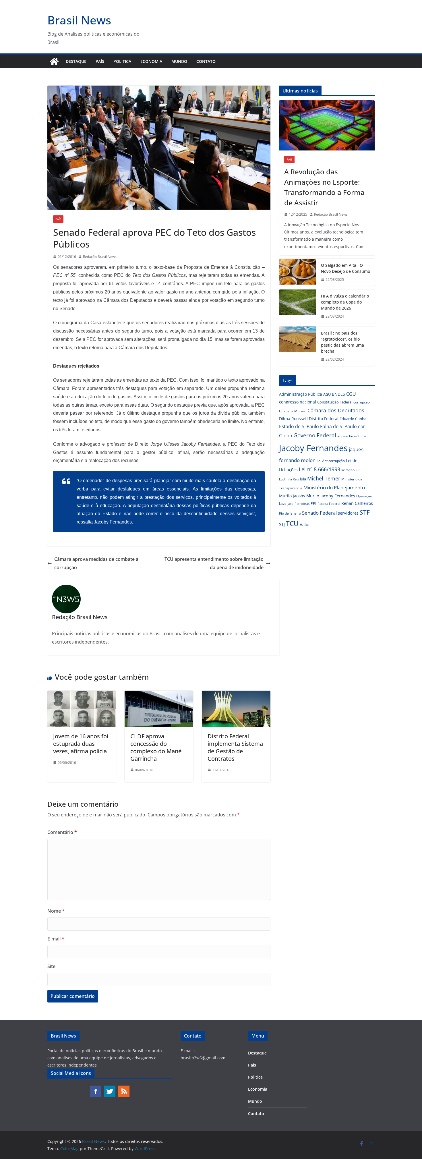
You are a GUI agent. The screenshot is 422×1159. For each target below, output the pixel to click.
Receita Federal (329, 503)
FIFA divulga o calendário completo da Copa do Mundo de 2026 (345, 302)
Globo (285, 435)
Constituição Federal (334, 402)
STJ (282, 524)
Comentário (62, 832)
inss (363, 436)
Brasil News (79, 20)
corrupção (361, 402)
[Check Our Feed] (124, 1088)
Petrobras (302, 503)
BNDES (338, 394)
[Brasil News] (54, 61)
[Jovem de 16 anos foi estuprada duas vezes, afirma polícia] (81, 694)
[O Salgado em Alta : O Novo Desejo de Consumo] (297, 272)
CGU (351, 394)
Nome (56, 911)
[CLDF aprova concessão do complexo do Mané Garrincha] (159, 694)
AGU (327, 394)
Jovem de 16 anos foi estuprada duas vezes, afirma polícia (80, 743)
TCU (292, 523)
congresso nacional (297, 402)
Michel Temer (323, 478)
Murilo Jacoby (292, 496)
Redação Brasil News (100, 256)
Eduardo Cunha (353, 418)
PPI (313, 503)
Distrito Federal (323, 418)
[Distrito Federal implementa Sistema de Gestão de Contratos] (236, 694)
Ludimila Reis (289, 479)
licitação (348, 470)
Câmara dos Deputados (335, 410)
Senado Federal (319, 512)
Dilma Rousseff (293, 418)
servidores (348, 513)
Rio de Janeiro (290, 513)
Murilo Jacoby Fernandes (330, 496)
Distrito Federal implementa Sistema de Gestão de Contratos (235, 747)
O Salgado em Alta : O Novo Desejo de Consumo (345, 268)
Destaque (76, 61)
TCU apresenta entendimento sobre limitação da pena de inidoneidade (214, 563)
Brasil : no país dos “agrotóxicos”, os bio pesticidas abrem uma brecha (342, 342)
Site (51, 966)
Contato (206, 61)
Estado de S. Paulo (299, 426)
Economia (151, 61)
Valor (305, 524)
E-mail (55, 939)
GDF (361, 427)
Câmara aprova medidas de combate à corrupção (96, 563)
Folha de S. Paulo (338, 426)
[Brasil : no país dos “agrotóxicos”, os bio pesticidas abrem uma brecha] (297, 346)
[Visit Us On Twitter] (109, 1088)
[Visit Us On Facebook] (95, 1088)
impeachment (348, 436)
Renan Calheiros (357, 503)
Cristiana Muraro (292, 411)
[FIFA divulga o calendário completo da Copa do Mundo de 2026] (297, 306)
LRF (358, 470)
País (100, 61)
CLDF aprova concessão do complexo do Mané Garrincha (155, 747)
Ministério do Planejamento (334, 487)
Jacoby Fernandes (313, 448)
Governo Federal (314, 435)
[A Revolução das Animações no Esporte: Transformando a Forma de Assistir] (327, 125)
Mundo (179, 61)
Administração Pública (300, 394)
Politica (122, 61)
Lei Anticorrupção (331, 461)
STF (365, 512)
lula (303, 479)
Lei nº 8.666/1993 (319, 469)
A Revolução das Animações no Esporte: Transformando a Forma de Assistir (324, 187)
